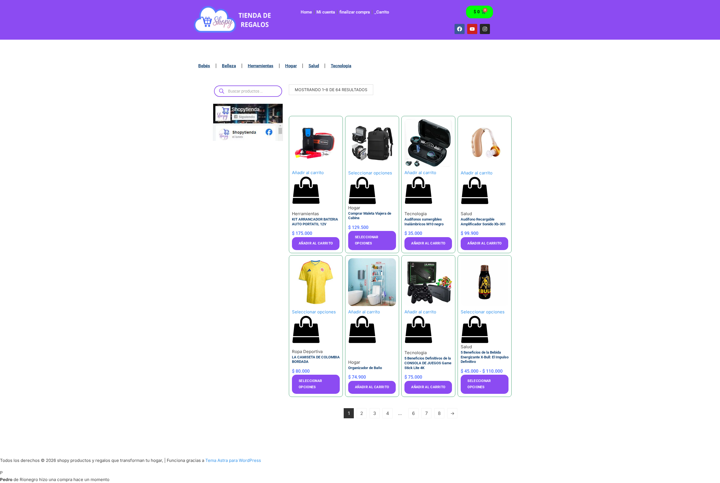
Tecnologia (341, 65)
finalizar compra (354, 12)
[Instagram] (485, 29)
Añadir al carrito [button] (316, 243)
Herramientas (260, 65)
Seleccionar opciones (366, 240)
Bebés (204, 65)
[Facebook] (459, 29)
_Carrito (381, 12)
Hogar (291, 65)
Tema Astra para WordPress (233, 460)
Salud (314, 65)
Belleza (229, 65)
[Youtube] (472, 29)
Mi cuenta (325, 12)
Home (306, 12)
